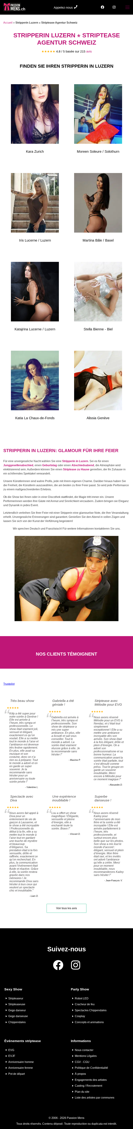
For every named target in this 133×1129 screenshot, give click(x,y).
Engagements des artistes (91, 1079)
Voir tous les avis (66, 908)
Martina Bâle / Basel (98, 240)
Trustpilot (9, 683)
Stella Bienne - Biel (98, 329)
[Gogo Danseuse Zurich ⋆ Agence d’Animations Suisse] (35, 114)
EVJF (11, 1055)
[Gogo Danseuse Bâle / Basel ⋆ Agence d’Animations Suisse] (98, 203)
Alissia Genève (98, 418)
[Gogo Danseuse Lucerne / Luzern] (35, 203)
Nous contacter (84, 1049)
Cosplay (80, 1016)
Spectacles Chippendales (91, 1010)
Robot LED (81, 998)
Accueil (7, 22)
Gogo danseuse (18, 1016)
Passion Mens (75, 1117)
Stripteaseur (15, 998)
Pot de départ (16, 1073)
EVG (11, 1049)
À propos (80, 1073)
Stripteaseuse (16, 1004)
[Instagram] (114, 7)
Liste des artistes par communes (94, 1097)
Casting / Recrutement (88, 1085)
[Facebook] (102, 7)
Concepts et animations (89, 1022)
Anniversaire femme (20, 1067)
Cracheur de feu (85, 1004)
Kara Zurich (35, 151)
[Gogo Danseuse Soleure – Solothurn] (98, 114)
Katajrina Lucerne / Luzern (35, 329)
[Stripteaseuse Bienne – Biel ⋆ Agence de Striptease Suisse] (98, 292)
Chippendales (17, 1022)
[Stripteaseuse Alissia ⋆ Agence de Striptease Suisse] (98, 381)
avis (89, 51)
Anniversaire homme (21, 1061)
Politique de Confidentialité (91, 1067)
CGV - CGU (82, 1061)
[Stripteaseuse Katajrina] (35, 292)
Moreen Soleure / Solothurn (98, 151)
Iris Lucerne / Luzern (35, 240)
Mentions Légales (86, 1055)
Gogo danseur (17, 1010)
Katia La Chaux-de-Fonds (35, 418)
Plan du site (82, 1091)
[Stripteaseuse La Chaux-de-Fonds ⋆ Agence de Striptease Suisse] (35, 381)
